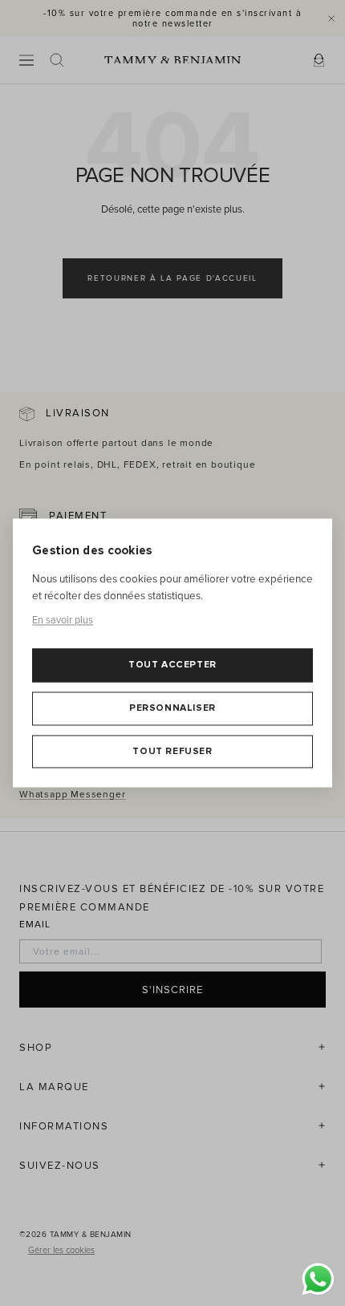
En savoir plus (62, 620)
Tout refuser (172, 751)
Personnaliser (172, 708)
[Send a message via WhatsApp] (318, 1279)
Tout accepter (172, 665)
